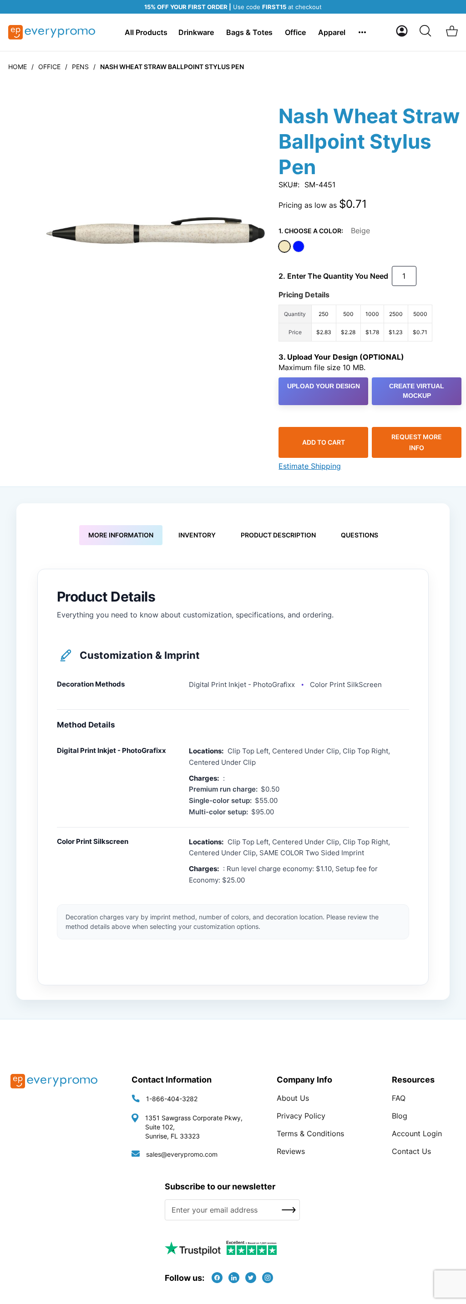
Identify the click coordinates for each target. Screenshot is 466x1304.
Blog (399, 1115)
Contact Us (411, 1151)
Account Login (417, 1133)
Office (49, 66)
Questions (359, 535)
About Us (293, 1098)
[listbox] (370, 248)
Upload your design (323, 386)
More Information (120, 535)
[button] (402, 31)
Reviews (291, 1151)
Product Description (278, 535)
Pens (80, 66)
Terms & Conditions (310, 1133)
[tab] (121, 535)
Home (17, 66)
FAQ (398, 1098)
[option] (284, 246)
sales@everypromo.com (182, 1154)
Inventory (197, 535)
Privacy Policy (301, 1115)
